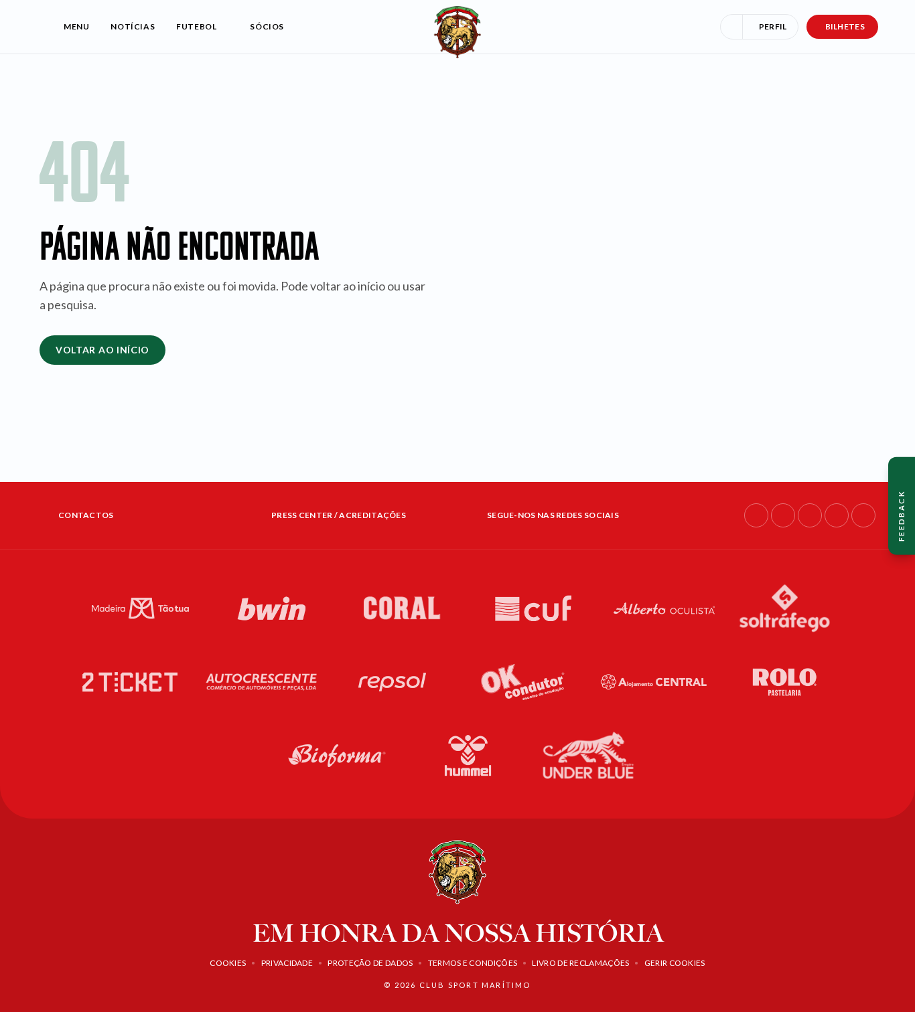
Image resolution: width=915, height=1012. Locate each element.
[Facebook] (756, 515)
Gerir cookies (674, 963)
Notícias (133, 26)
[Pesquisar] (731, 27)
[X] (863, 515)
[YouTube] (837, 515)
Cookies (228, 963)
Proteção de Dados (370, 963)
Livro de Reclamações (580, 963)
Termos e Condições (472, 963)
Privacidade (287, 963)
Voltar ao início (102, 349)
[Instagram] (783, 515)
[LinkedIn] (810, 515)
